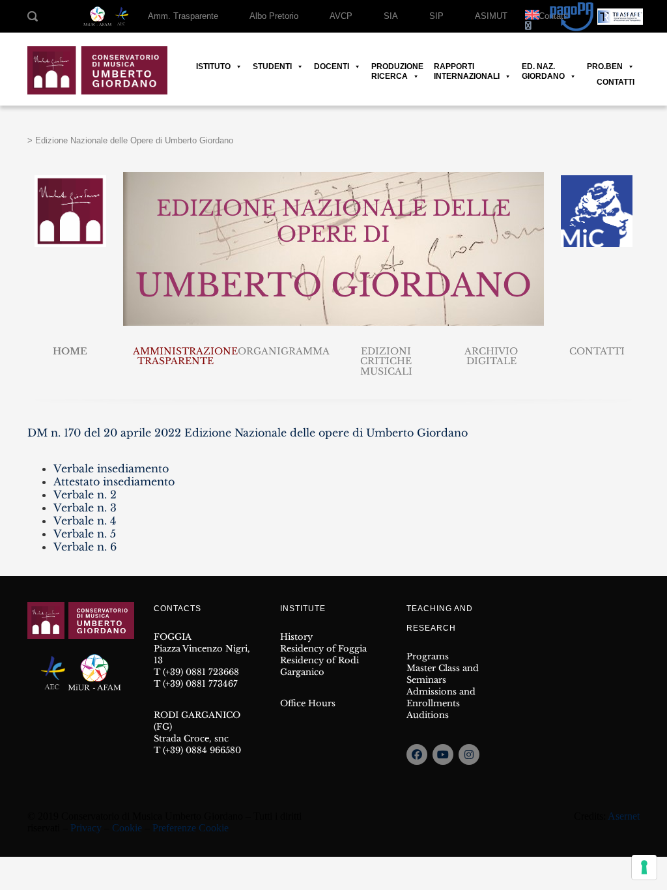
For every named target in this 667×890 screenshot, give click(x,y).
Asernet (624, 816)
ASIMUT (491, 16)
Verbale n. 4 (84, 520)
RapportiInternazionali (467, 67)
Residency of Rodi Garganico (319, 666)
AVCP (341, 16)
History (296, 636)
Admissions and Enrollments (440, 697)
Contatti (615, 82)
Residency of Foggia (323, 648)
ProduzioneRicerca (397, 67)
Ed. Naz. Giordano (543, 67)
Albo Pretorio (273, 16)
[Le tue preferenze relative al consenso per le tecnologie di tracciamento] (644, 867)
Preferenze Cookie (190, 827)
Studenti (272, 66)
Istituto (213, 66)
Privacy (86, 827)
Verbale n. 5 (84, 533)
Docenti (331, 66)
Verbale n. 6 (85, 546)
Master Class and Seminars (442, 674)
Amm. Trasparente (183, 16)
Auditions (427, 715)
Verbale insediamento (111, 468)
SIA (391, 16)
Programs (427, 656)
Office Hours (307, 703)
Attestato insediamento (114, 481)
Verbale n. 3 (85, 507)
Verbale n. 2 (85, 494)
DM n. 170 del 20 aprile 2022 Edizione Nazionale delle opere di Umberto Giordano (247, 432)
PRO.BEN (605, 66)
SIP (436, 16)
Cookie (127, 827)
